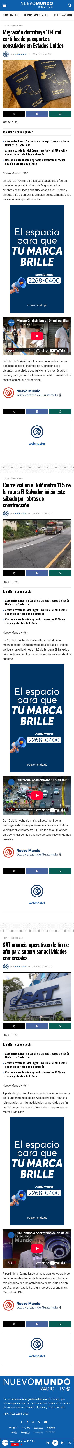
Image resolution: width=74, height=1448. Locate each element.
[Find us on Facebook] (21, 1422)
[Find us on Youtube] (45, 1422)
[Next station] (48, 1442)
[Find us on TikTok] (27, 1422)
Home (6, 25)
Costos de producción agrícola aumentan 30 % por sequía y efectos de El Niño (35, 161)
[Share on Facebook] (37, 114)
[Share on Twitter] (14, 114)
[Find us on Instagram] (33, 1422)
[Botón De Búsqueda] (69, 5)
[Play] (55, 1443)
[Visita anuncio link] (37, 259)
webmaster (21, 54)
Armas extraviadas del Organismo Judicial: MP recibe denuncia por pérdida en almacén (36, 152)
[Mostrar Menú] (4, 5)
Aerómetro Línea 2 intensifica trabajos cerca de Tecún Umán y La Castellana (37, 143)
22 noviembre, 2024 (43, 54)
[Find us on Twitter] (39, 1422)
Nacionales (10, 15)
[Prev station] (62, 1442)
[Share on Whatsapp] (60, 114)
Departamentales (36, 15)
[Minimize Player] (70, 1443)
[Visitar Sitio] (37, 5)
